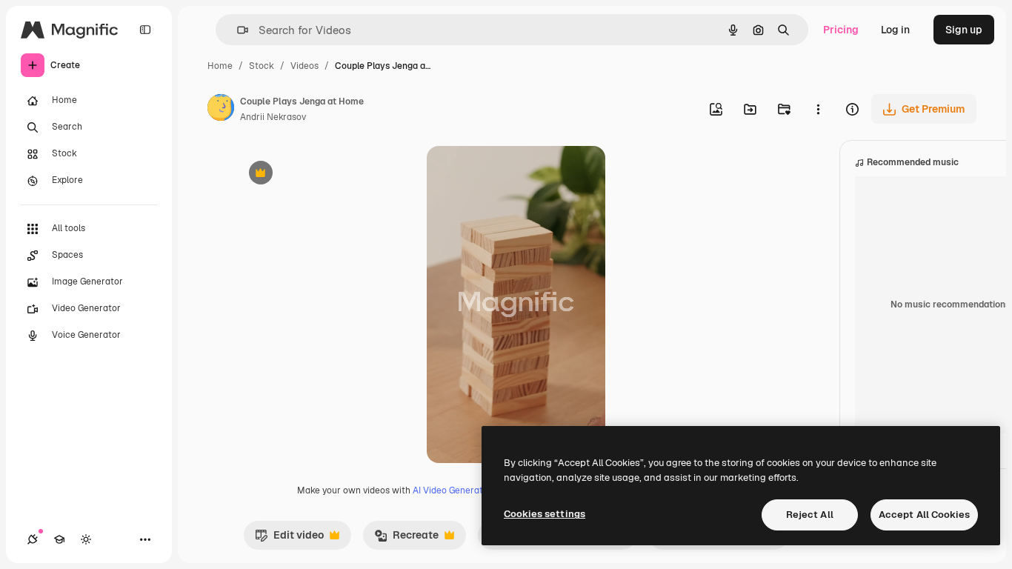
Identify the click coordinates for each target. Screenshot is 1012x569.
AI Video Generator (452, 490)
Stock (261, 66)
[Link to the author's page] (220, 109)
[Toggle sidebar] (145, 29)
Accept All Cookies (924, 514)
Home (220, 66)
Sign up (963, 29)
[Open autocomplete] (236, 30)
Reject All (809, 514)
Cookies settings (544, 514)
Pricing (841, 29)
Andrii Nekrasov (273, 117)
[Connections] (32, 539)
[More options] (818, 109)
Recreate (406, 538)
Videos (304, 66)
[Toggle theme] (86, 539)
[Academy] (59, 539)
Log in (895, 29)
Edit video (289, 538)
